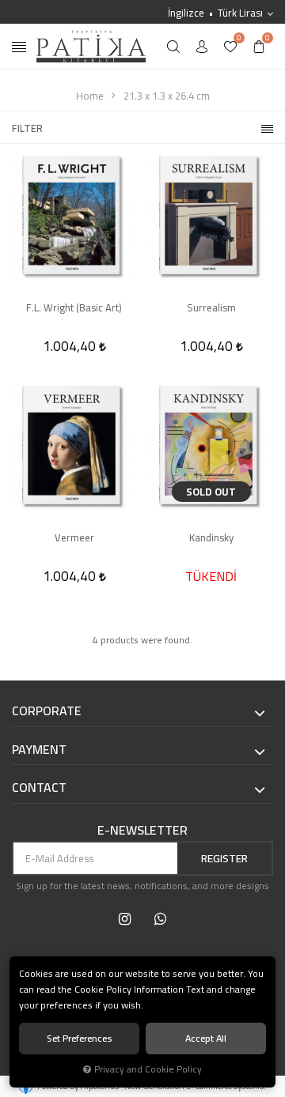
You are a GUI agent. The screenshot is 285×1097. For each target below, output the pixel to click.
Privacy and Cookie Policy (148, 1069)
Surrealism (211, 308)
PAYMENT (39, 750)
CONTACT (39, 788)
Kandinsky (211, 538)
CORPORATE (47, 711)
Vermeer (74, 538)
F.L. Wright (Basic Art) (74, 308)
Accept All (205, 1038)
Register (224, 858)
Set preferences (79, 1038)
